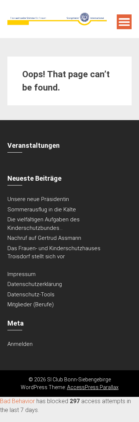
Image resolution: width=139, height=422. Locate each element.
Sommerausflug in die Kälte (41, 209)
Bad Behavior (17, 401)
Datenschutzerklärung (34, 284)
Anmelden (20, 344)
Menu (124, 21)
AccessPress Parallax (93, 387)
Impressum (21, 274)
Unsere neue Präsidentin (38, 199)
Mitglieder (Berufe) (30, 304)
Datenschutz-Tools (30, 294)
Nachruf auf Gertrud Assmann (44, 238)
